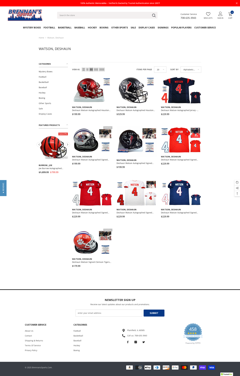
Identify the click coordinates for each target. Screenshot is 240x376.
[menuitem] (53, 71)
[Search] (107, 15)
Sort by (174, 69)
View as (76, 69)
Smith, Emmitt (47, 161)
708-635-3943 (188, 17)
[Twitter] (144, 342)
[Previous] (39, 142)
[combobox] (103, 15)
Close (237, 3)
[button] (83, 69)
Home (41, 37)
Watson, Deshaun (55, 37)
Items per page (144, 69)
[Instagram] (136, 342)
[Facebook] (128, 342)
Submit (154, 313)
